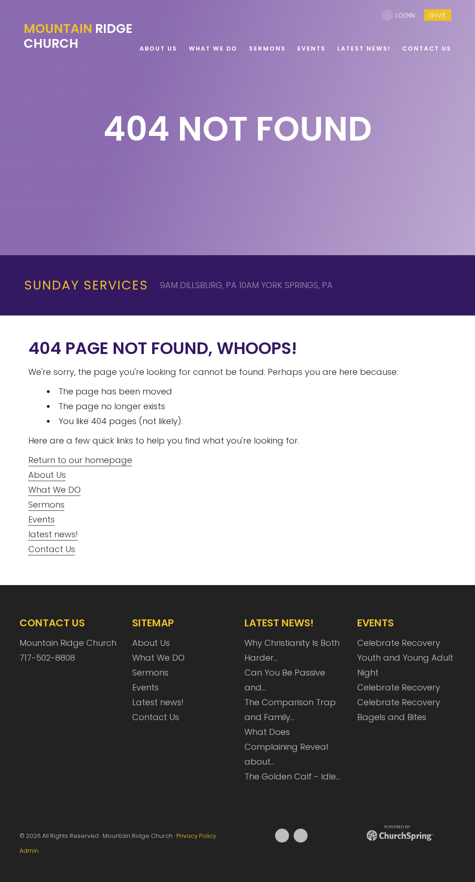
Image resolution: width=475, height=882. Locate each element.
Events (41, 519)
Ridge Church (78, 36)
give (438, 15)
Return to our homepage (80, 460)
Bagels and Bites (391, 717)
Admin (29, 851)
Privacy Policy (196, 836)
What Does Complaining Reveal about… (286, 746)
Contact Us (51, 549)
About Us (47, 475)
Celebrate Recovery (398, 643)
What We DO (54, 490)
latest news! (53, 534)
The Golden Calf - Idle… (292, 776)
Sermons (46, 504)
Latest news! (158, 702)
